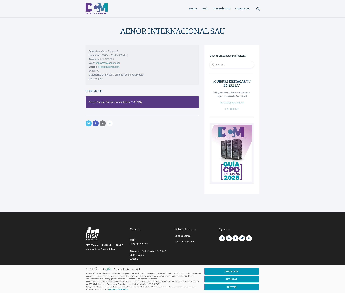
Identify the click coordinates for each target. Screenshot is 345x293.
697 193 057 (232, 109)
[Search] (232, 64)
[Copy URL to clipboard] (110, 123)
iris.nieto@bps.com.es (232, 102)
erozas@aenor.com (108, 67)
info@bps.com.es (139, 243)
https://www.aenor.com (107, 63)
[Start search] (257, 9)
